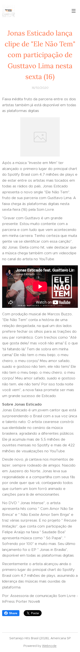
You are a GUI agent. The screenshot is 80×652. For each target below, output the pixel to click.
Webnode (49, 646)
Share (13, 613)
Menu (73, 10)
